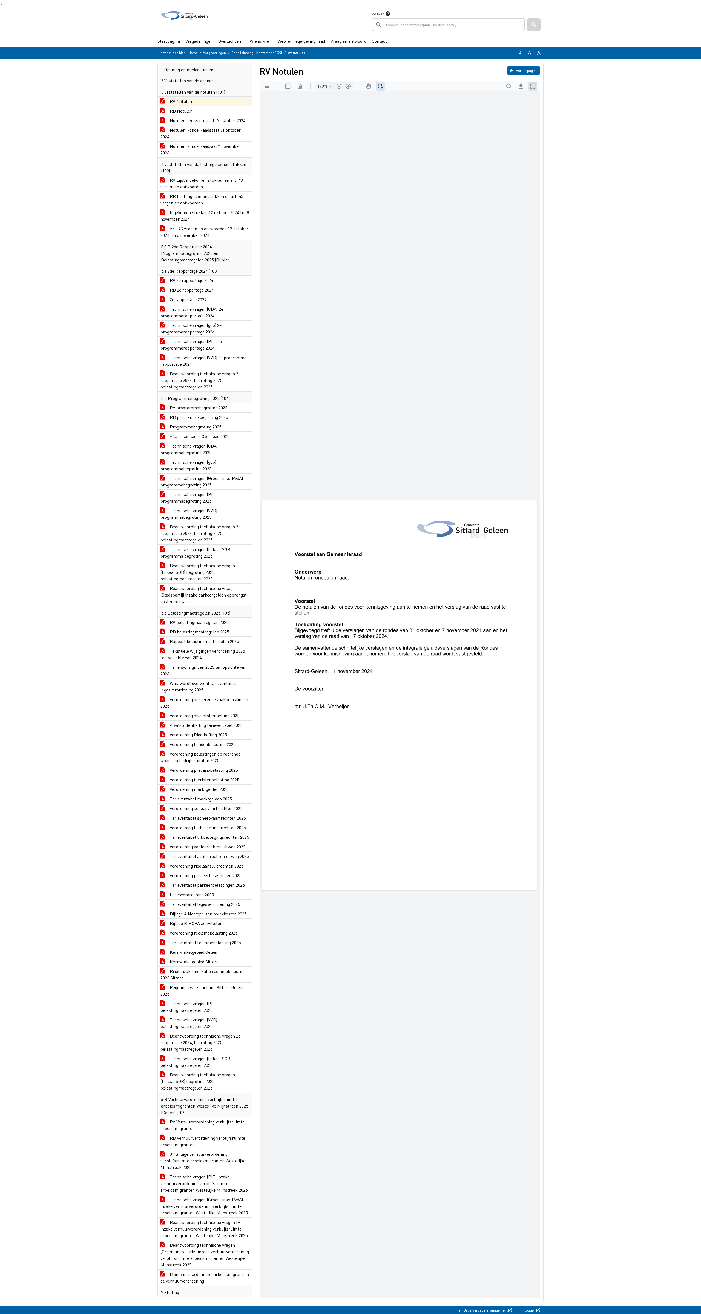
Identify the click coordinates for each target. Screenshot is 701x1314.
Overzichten (229, 41)
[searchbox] (448, 24)
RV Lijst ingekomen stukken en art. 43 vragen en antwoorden (201, 183)
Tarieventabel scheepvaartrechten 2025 (207, 818)
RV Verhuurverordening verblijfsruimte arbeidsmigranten (202, 1125)
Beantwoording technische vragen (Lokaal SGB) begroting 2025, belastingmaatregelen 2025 (197, 572)
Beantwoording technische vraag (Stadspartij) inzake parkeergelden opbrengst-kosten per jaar (204, 594)
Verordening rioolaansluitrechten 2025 (206, 866)
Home (193, 53)
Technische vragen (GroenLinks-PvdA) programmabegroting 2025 (201, 481)
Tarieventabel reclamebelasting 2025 (205, 942)
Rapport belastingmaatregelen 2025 (204, 641)
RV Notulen (180, 101)
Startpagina (168, 41)
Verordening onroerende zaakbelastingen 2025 (204, 702)
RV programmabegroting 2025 (198, 407)
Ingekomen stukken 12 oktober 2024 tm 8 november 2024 (204, 215)
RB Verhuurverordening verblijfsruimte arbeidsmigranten (202, 1141)
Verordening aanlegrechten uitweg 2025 (207, 846)
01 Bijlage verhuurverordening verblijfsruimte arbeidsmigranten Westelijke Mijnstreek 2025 (202, 1160)
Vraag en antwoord (348, 41)
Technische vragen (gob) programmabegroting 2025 (188, 465)
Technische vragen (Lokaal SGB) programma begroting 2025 (195, 552)
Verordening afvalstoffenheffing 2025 (204, 715)
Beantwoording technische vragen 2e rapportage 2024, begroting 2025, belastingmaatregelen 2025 (200, 380)
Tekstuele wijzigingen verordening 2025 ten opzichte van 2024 (202, 654)
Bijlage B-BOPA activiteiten (195, 923)
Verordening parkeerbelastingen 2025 (205, 875)
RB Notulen (181, 111)
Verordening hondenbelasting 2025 (202, 744)
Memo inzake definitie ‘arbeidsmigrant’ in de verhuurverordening (204, 1277)
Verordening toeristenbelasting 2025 (204, 779)
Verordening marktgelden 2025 (198, 789)
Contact (379, 41)
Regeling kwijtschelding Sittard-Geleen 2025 (202, 990)
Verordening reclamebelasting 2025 (203, 933)
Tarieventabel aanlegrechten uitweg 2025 (209, 856)
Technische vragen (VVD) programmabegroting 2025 (188, 514)
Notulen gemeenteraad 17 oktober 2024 (207, 120)
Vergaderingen (199, 41)
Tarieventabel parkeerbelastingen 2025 (207, 885)
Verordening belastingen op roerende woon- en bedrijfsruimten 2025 (200, 757)
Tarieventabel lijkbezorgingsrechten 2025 (209, 837)
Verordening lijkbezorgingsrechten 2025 (207, 827)
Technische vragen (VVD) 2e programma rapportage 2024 (203, 361)
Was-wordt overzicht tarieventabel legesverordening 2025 (198, 686)
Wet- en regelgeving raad (301, 41)
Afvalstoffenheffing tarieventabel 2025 (205, 725)
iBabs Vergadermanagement (485, 1309)
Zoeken (378, 13)
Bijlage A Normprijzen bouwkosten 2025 (207, 914)
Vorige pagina (526, 70)
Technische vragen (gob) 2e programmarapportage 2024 (191, 328)
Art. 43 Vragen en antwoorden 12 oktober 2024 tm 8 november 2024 (204, 232)
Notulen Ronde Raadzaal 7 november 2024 (200, 149)
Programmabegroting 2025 (195, 427)
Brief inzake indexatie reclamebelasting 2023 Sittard (203, 974)
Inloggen (528, 1309)
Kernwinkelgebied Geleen (194, 952)
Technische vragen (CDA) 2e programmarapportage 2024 (191, 312)
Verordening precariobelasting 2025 (203, 770)
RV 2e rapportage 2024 (191, 280)
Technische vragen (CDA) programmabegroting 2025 (189, 449)
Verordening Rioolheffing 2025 (198, 734)
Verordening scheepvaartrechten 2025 (205, 808)
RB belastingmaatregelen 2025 (199, 632)
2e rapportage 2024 (187, 299)
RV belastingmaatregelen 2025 (198, 622)
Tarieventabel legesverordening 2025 (204, 904)
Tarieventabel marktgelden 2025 (200, 799)
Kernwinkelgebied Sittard (194, 961)
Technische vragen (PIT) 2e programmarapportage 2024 (191, 344)
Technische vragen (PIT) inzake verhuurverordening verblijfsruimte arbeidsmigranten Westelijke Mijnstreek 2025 (204, 1183)
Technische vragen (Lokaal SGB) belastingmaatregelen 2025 (195, 1062)
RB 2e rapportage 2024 (191, 290)
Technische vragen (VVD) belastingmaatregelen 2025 (188, 1023)
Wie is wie (259, 41)
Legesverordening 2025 (191, 894)
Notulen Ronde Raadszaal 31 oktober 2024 (200, 133)
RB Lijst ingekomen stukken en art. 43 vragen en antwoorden (201, 199)
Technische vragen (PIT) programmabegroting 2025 (188, 497)
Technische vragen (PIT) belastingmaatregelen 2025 (188, 1007)
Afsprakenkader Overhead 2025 (199, 436)
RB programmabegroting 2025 (198, 417)
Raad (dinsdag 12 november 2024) (256, 53)
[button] (534, 24)
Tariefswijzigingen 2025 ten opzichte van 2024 (203, 670)
